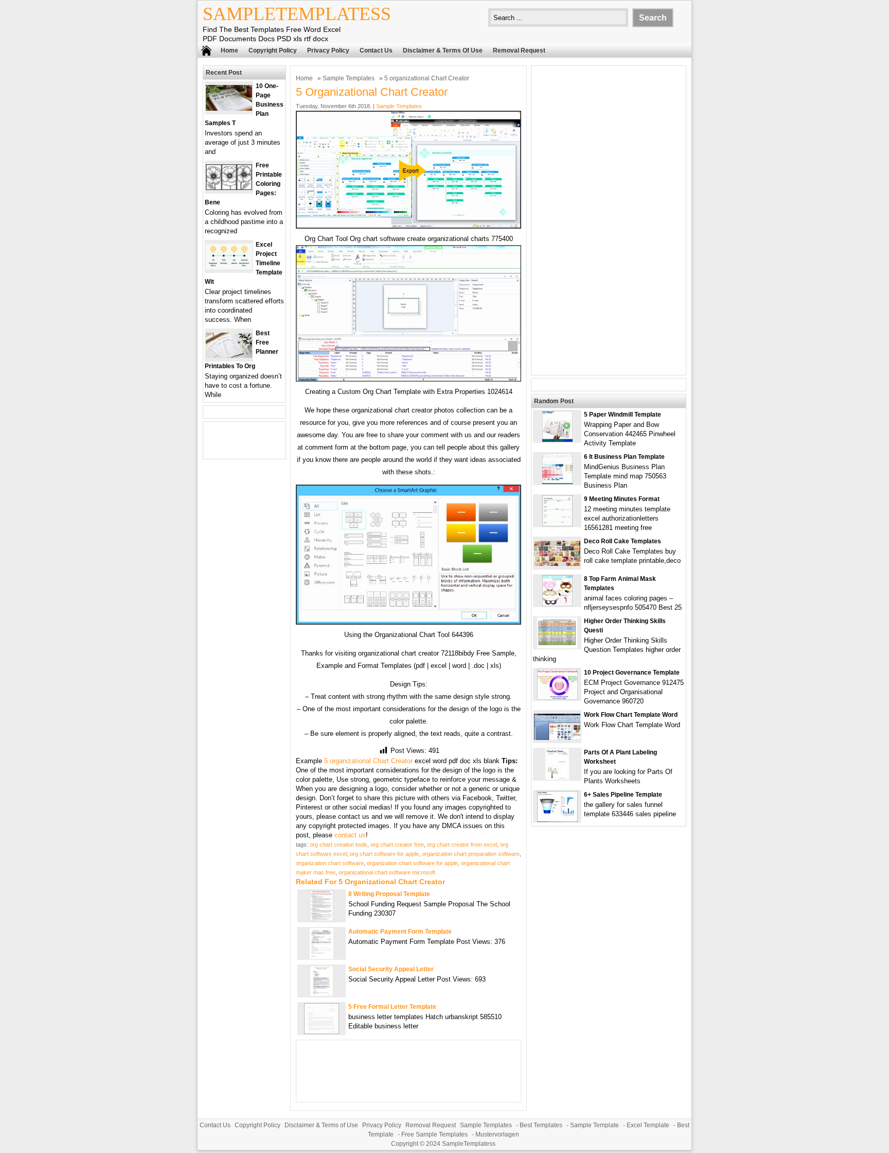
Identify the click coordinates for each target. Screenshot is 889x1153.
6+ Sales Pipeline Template (623, 794)
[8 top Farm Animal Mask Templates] (557, 604)
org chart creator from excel (462, 844)
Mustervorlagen (497, 1134)
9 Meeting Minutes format (622, 499)
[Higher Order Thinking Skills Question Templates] (557, 646)
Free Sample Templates (434, 1134)
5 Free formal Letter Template (392, 1006)
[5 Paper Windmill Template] (557, 439)
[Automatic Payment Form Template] (321, 956)
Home (229, 50)
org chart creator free (397, 844)
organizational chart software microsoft (387, 872)
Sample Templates (349, 78)
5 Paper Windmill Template (622, 414)
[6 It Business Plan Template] (557, 482)
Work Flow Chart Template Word (631, 714)
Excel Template (648, 1125)
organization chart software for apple (412, 863)
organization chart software (330, 863)
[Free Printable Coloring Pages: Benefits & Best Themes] (229, 188)
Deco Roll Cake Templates (622, 541)
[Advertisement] (608, 220)
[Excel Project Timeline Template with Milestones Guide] (229, 267)
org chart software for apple (384, 854)
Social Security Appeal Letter (391, 969)
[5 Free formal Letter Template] (321, 1032)
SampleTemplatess (297, 14)
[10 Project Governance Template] (557, 697)
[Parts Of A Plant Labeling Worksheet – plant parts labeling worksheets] (557, 777)
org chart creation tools (338, 844)
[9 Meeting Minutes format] (557, 524)
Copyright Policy (272, 50)
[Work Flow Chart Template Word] (557, 738)
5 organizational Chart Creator (368, 761)
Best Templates (541, 1125)
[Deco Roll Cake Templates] (557, 563)
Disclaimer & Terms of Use (443, 50)
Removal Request (519, 50)
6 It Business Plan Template (624, 456)
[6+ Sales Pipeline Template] (557, 819)
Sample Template (594, 1125)
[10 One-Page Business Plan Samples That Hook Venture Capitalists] (229, 108)
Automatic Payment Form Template (400, 931)
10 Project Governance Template (632, 672)
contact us (350, 835)
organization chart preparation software (471, 854)
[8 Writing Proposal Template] (321, 919)
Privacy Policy (328, 50)
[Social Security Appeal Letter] (321, 994)
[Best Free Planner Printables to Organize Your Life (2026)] (229, 355)
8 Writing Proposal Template (389, 894)
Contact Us (376, 50)
